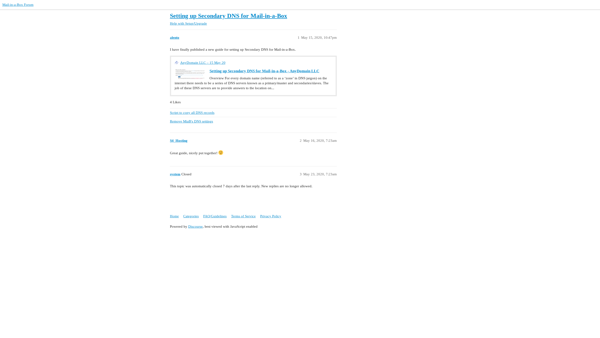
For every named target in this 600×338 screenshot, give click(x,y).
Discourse (195, 226)
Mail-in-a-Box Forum (18, 5)
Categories (191, 216)
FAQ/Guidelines (215, 216)
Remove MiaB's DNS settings (191, 121)
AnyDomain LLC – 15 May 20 (202, 63)
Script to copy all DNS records (192, 113)
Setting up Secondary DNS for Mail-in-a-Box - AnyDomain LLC (264, 71)
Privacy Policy (270, 216)
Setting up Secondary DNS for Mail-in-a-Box (228, 15)
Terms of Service (243, 216)
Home (174, 216)
